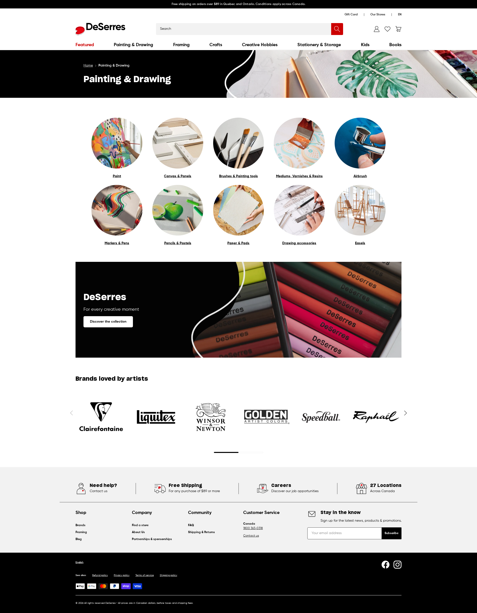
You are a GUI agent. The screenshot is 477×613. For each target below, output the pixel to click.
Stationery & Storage (319, 45)
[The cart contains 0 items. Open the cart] (398, 29)
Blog (79, 539)
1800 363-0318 (253, 528)
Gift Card (351, 14)
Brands (80, 525)
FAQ (191, 525)
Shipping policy (168, 575)
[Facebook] (386, 565)
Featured (85, 45)
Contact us (251, 535)
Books (395, 45)
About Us (138, 532)
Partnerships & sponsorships (152, 539)
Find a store (140, 525)
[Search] (337, 29)
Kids (365, 45)
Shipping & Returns (201, 532)
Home (88, 65)
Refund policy (100, 575)
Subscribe (391, 533)
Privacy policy (121, 575)
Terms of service (144, 575)
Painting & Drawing (133, 45)
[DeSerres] (100, 29)
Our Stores (377, 14)
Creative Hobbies (260, 45)
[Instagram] (397, 565)
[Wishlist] (388, 29)
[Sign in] (377, 29)
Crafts (215, 45)
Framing (181, 45)
